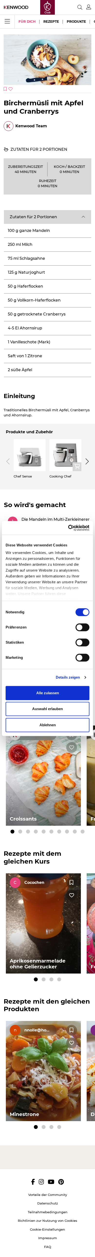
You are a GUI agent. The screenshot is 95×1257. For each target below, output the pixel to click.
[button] (47, 217)
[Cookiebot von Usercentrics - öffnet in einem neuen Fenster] (68, 528)
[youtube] (51, 1182)
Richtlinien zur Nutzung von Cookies (47, 1221)
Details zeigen (68, 677)
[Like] (71, 747)
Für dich (27, 21)
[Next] (86, 461)
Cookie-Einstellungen (47, 1229)
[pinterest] (61, 1182)
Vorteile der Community (47, 1195)
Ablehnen (47, 725)
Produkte (76, 21)
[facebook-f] (33, 1182)
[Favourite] (71, 882)
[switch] (82, 627)
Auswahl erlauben (47, 709)
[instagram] (41, 1182)
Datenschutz (47, 1203)
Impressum (47, 1238)
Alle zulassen (47, 693)
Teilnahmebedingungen (47, 1212)
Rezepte (51, 21)
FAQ (47, 1247)
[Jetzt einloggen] (88, 7)
